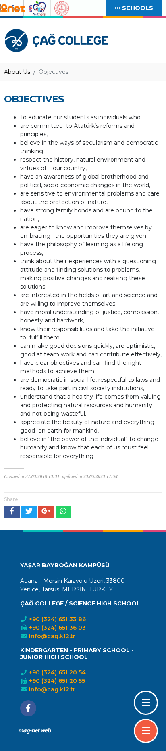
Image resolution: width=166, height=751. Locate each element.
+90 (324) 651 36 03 (56, 627)
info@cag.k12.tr (51, 636)
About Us (17, 71)
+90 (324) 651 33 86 (56, 619)
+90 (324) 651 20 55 (56, 680)
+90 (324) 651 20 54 (56, 672)
